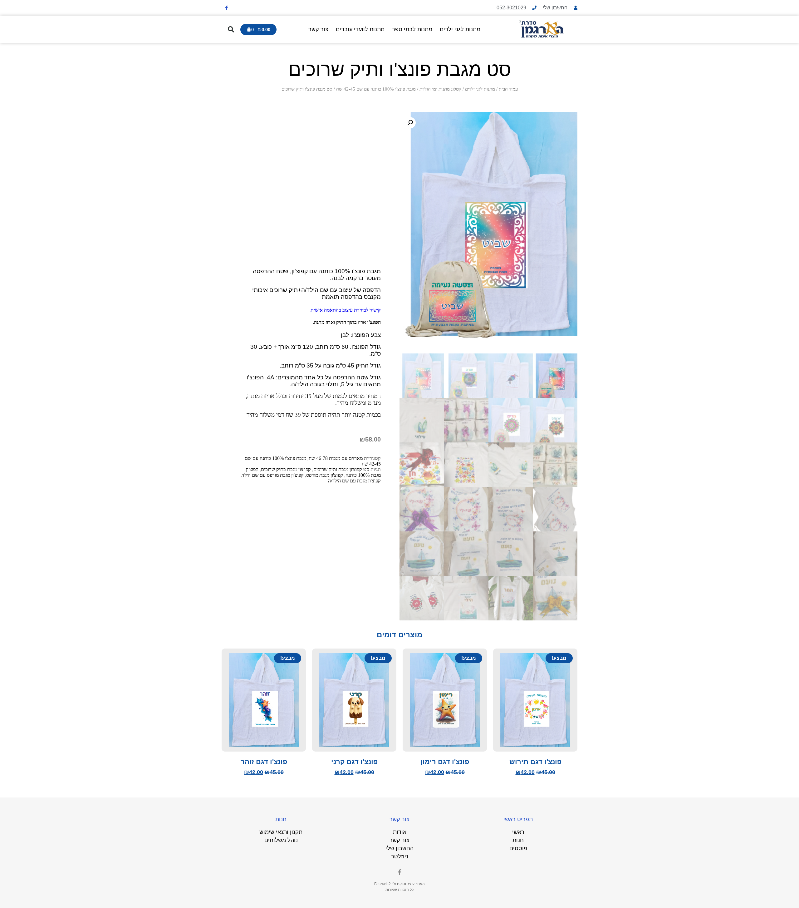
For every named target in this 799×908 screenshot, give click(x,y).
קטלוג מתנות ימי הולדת (440, 88)
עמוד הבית (508, 88)
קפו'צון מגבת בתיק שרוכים (286, 469)
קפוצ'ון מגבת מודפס (324, 475)
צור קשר (318, 29)
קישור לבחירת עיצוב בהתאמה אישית (345, 310)
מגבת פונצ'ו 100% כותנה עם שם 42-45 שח (376, 88)
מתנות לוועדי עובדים (360, 29)
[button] (231, 29)
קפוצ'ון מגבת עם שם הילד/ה (354, 480)
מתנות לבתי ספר (412, 29)
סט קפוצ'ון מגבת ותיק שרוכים (341, 469)
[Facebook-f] (226, 7)
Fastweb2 (382, 884)
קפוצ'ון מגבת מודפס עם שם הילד (273, 475)
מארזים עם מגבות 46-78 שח (336, 458)
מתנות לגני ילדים (460, 29)
